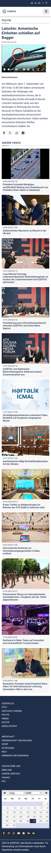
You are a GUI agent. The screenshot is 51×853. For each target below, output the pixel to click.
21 (41, 817)
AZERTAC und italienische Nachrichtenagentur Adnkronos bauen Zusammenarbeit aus (22, 372)
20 (34, 817)
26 (28, 821)
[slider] (8, 69)
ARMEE (5, 718)
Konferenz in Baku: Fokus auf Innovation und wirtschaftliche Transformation (23, 641)
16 (7, 817)
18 (20, 817)
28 (41, 821)
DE (43, 3)
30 (7, 825)
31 (14, 825)
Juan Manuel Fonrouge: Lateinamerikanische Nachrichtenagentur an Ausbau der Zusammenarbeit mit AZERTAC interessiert (25, 278)
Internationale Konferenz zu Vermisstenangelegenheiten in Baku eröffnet (21, 551)
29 (47, 821)
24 (14, 821)
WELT (4, 751)
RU (36, 3)
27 (34, 821)
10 (14, 812)
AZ (32, 3)
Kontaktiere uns (11, 766)
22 (47, 817)
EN (39, 3)
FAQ (4, 781)
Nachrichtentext (9, 77)
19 (28, 817)
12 (28, 812)
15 (47, 812)
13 (34, 812)
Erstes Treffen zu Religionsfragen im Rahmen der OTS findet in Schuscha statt (23, 506)
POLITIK (6, 20)
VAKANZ (6, 777)
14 (41, 812)
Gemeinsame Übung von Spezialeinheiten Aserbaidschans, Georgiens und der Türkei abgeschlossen (24, 597)
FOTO (4, 707)
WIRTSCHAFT (8, 736)
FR (46, 3)
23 (7, 821)
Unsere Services (11, 773)
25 (20, 821)
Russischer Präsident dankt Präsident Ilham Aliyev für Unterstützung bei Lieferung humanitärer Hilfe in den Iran (25, 686)
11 (21, 812)
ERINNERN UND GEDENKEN (15, 755)
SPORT (5, 744)
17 (14, 817)
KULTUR (5, 722)
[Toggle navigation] (45, 11)
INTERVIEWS (8, 748)
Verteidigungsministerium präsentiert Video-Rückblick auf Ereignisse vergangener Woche (25, 418)
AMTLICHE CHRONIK (12, 711)
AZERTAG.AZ (8, 703)
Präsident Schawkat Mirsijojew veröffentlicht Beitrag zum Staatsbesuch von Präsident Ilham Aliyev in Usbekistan (25, 187)
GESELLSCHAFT (9, 726)
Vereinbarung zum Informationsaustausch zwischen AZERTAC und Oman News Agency (24, 326)
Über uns (7, 770)
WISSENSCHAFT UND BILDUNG (17, 740)
